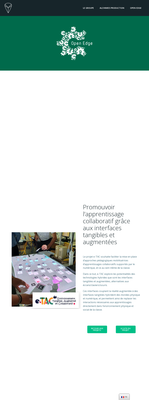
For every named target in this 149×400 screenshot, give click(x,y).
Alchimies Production (112, 8)
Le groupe (88, 8)
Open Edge (135, 8)
